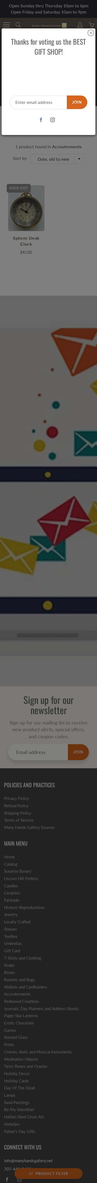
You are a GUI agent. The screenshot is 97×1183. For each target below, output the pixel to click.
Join (77, 102)
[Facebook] (41, 120)
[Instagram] (52, 120)
